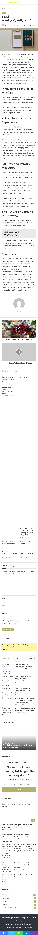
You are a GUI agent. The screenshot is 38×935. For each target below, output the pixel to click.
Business (6, 898)
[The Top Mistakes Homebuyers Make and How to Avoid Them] (7, 669)
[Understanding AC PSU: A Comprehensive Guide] (10, 380)
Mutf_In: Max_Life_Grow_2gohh (28, 553)
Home (5, 9)
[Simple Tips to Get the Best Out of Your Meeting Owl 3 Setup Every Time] (28, 451)
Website (4, 613)
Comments (31, 658)
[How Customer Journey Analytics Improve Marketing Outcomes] (7, 681)
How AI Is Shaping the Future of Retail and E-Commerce (23, 691)
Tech (10, 9)
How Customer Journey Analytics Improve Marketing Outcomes (23, 679)
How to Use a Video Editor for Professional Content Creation (24, 837)
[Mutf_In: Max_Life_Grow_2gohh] (28, 544)
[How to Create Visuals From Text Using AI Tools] (7, 878)
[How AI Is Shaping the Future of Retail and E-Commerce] (7, 692)
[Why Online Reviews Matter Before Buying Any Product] (7, 711)
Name (4, 598)
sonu (19, 311)
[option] (19, 738)
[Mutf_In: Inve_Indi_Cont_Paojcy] (10, 544)
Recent (17, 658)
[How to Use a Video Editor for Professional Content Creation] (7, 838)
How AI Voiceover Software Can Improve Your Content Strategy (24, 865)
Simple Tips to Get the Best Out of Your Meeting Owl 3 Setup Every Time (27, 532)
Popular (6, 658)
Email (4, 605)
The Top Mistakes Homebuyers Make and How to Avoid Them (23, 667)
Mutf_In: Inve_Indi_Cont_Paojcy (10, 553)
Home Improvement (9, 908)
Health (5, 904)
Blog (4, 901)
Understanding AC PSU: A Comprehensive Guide (9, 390)
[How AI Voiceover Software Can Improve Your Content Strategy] (7, 867)
